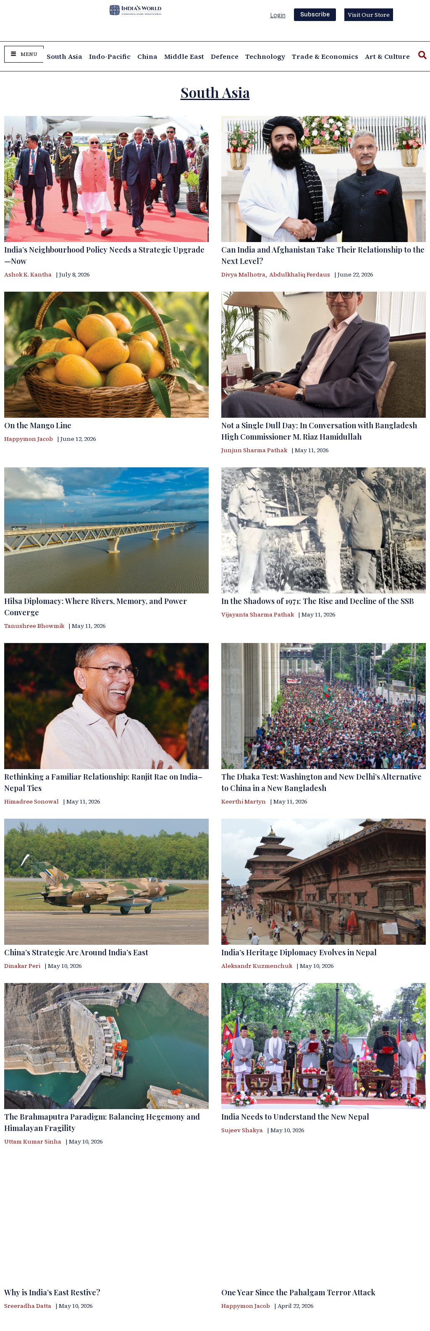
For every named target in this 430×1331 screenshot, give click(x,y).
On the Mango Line (37, 425)
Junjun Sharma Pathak (254, 450)
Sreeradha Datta (27, 1306)
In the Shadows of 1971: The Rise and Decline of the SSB (317, 601)
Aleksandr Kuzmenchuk (256, 966)
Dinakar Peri (22, 966)
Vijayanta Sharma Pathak (257, 614)
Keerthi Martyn (243, 801)
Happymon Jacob (28, 439)
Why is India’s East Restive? (52, 1292)
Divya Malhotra (243, 274)
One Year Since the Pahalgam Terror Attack (298, 1292)
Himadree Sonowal (31, 801)
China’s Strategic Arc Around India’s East (76, 952)
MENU (29, 54)
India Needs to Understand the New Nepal (295, 1117)
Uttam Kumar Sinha (32, 1141)
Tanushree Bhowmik (34, 626)
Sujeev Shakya (242, 1130)
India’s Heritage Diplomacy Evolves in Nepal (299, 952)
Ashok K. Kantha (28, 274)
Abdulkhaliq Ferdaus (299, 274)
